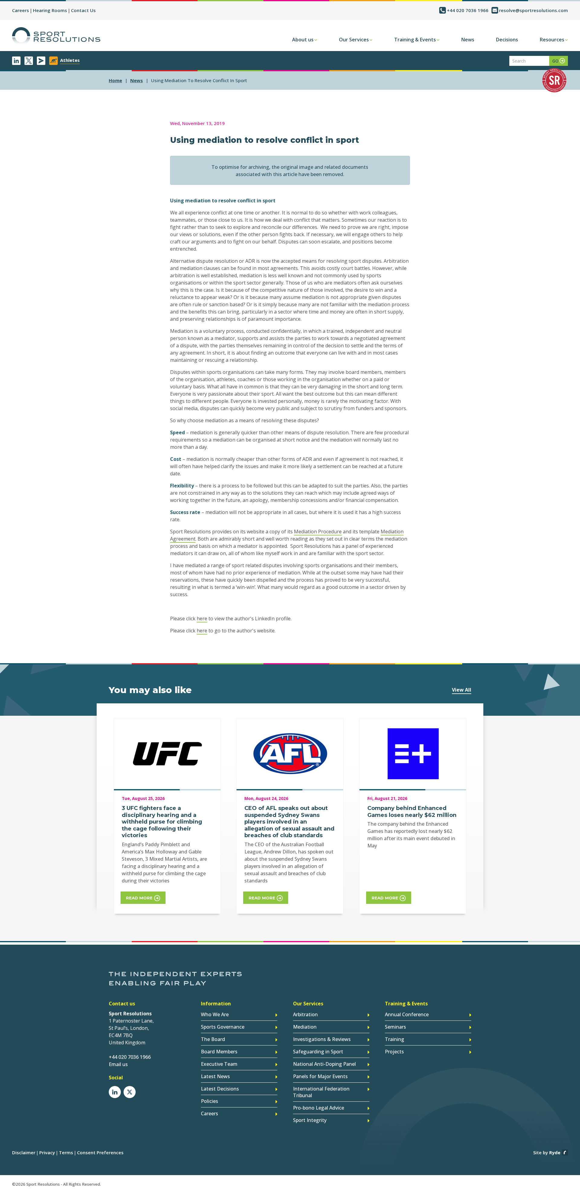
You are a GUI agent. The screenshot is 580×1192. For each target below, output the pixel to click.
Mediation (305, 1026)
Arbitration (305, 1014)
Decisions (507, 39)
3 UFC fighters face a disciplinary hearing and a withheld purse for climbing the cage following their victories (162, 822)
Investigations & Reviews (322, 1039)
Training (394, 1039)
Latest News (215, 1076)
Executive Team (219, 1064)
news (136, 80)
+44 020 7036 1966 (467, 10)
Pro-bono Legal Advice (318, 1107)
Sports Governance (222, 1026)
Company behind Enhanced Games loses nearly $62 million (411, 811)
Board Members (219, 1051)
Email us (118, 1064)
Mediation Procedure (318, 531)
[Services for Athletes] (53, 60)
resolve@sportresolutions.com (533, 10)
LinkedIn (16, 60)
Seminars (395, 1026)
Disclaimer (23, 1152)
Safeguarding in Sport (318, 1051)
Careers (20, 10)
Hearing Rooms (50, 10)
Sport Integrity (310, 1120)
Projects (394, 1051)
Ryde (554, 1152)
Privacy (47, 1152)
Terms (66, 1152)
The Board (213, 1039)
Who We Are (215, 1014)
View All (461, 689)
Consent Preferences (100, 1152)
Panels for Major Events (320, 1076)
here (202, 618)
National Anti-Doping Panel (324, 1064)
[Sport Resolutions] (56, 36)
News (467, 39)
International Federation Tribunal (321, 1092)
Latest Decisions (220, 1088)
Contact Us (83, 10)
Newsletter (41, 60)
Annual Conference (407, 1014)
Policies (209, 1101)
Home (115, 80)
